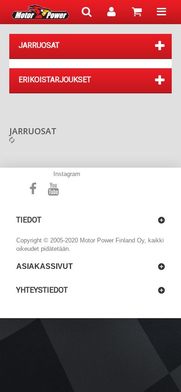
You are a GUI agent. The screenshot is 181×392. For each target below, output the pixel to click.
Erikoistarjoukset (55, 79)
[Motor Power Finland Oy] (40, 12)
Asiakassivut (44, 266)
